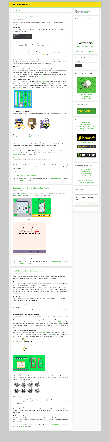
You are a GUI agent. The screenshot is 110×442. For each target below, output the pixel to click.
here (53, 334)
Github (89, 175)
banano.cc (86, 107)
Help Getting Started (86, 94)
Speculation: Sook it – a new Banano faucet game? (31, 188)
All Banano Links (86, 96)
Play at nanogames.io (86, 149)
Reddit (84, 168)
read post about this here (56, 321)
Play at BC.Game (86, 159)
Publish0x (88, 169)
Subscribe (78, 65)
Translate (85, 12)
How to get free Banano (86, 124)
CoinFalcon (59, 152)
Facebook (83, 173)
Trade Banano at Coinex (86, 48)
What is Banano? (86, 122)
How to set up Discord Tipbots (86, 180)
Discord (88, 168)
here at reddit (16, 136)
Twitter (23, 180)
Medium (83, 169)
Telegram (83, 171)
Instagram (89, 173)
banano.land (42, 81)
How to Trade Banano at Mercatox (86, 46)
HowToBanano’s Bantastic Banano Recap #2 (29, 17)
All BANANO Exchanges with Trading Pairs (86, 51)
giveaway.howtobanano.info (47, 61)
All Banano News (86, 98)
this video (31, 136)
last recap (26, 68)
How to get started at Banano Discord (86, 126)
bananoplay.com (37, 68)
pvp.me (42, 74)
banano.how (86, 76)
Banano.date (21, 54)
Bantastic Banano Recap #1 (30, 193)
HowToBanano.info (20, 4)
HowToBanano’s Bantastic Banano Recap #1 (24, 175)
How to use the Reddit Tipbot (86, 128)
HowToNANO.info (56, 178)
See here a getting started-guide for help (54, 150)
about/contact (86, 209)
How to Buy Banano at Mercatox (86, 130)
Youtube (84, 175)
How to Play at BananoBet (86, 142)
